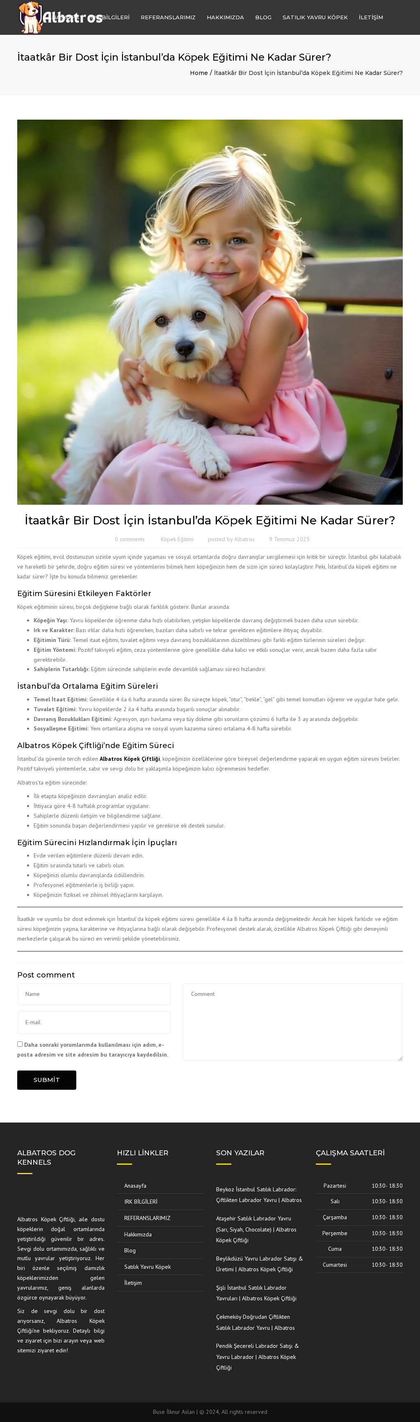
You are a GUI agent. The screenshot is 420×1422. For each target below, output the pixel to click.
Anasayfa (63, 17)
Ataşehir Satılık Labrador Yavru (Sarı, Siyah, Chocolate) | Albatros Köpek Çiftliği (256, 1229)
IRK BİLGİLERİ (110, 17)
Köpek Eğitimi (177, 539)
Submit (47, 1080)
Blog (263, 17)
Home (199, 73)
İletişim (371, 17)
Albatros (244, 539)
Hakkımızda (225, 17)
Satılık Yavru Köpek (315, 17)
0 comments (130, 539)
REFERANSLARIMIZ (168, 17)
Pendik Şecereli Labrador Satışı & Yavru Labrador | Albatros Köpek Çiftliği (257, 1356)
